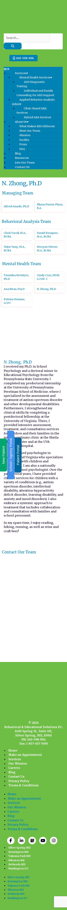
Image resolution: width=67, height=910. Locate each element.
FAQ (22, 149)
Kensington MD (18, 852)
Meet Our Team (29, 130)
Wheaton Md (16, 860)
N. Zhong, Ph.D (46, 289)
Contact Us (22, 167)
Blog (18, 153)
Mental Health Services (34, 77)
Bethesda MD (16, 864)
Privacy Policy (18, 781)
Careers (14, 768)
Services (20, 73)
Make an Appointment (25, 755)
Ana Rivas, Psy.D (14, 289)
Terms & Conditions (23, 785)
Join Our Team (25, 162)
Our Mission (17, 763)
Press (23, 144)
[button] (33, 69)
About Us (21, 121)
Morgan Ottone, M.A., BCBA (47, 248)
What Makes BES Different (37, 126)
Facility (24, 140)
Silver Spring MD (19, 847)
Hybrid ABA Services (37, 117)
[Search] (13, 46)
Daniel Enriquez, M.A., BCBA (47, 234)
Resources (22, 158)
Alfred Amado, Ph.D (16, 206)
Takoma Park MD (19, 856)
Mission (24, 135)
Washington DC (18, 868)
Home (12, 750)
